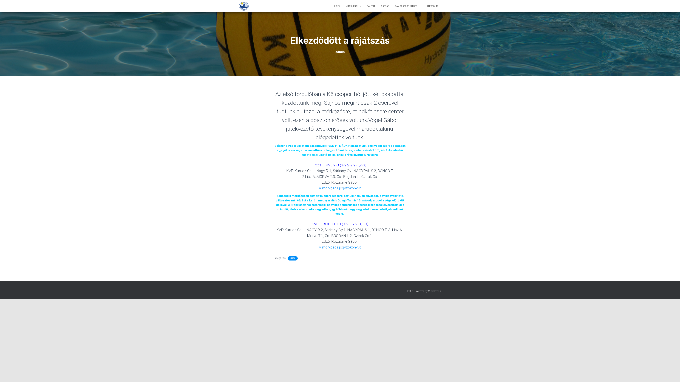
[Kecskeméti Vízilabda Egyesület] (244, 6)
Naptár (385, 6)
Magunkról (352, 6)
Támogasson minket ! (407, 6)
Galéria (371, 6)
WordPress (434, 291)
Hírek (337, 6)
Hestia (409, 291)
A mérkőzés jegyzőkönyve (340, 188)
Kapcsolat (432, 6)
